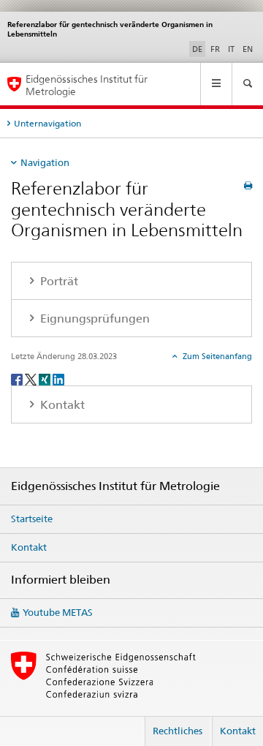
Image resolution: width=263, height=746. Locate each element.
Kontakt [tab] (61, 405)
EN (248, 49)
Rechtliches (177, 730)
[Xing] (46, 378)
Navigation (44, 162)
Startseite (32, 518)
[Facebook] (18, 378)
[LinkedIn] (58, 378)
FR (215, 49)
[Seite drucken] (248, 185)
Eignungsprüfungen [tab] (93, 318)
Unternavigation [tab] (47, 123)
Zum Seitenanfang (216, 356)
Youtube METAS (58, 612)
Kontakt (29, 547)
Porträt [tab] (57, 281)
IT (231, 49)
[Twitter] (32, 378)
